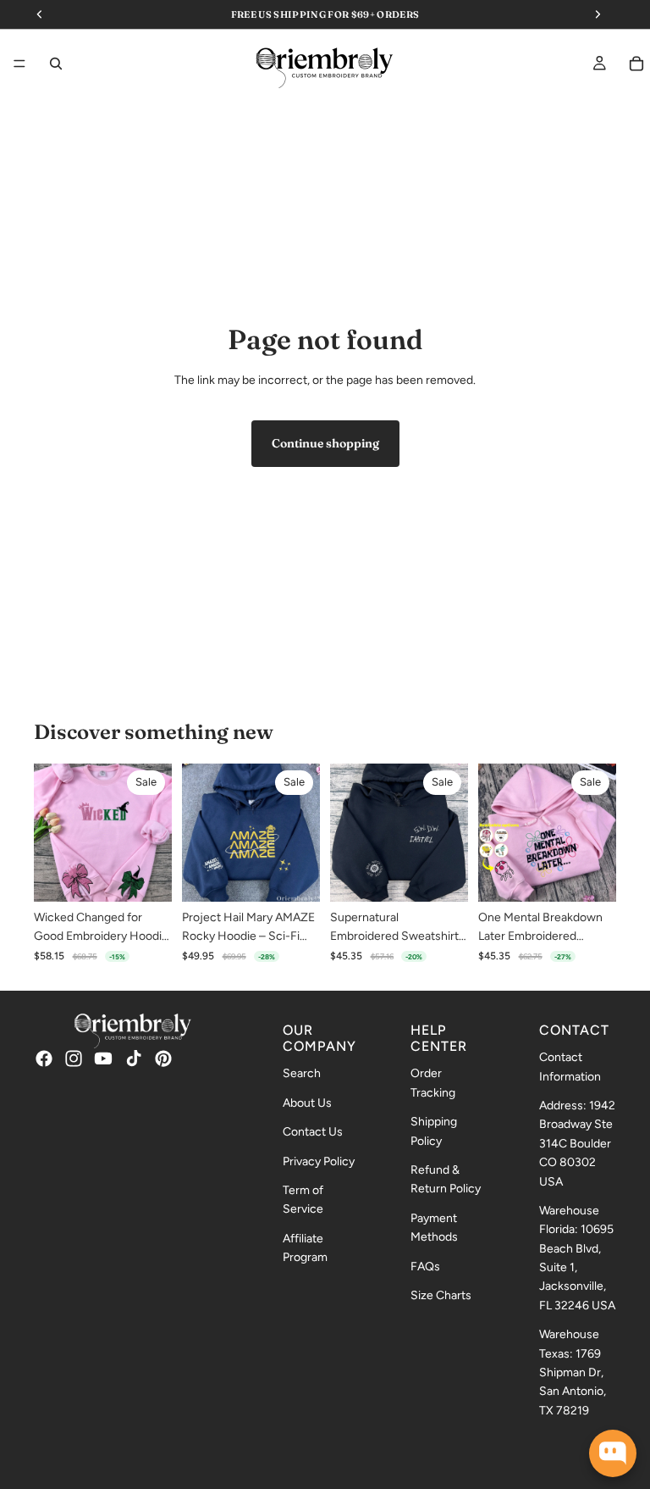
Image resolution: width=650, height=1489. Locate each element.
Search (302, 1073)
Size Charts (440, 1295)
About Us (307, 1102)
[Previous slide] (52, 832)
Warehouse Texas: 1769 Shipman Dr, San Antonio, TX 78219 (572, 1372)
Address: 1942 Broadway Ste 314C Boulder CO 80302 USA (577, 1143)
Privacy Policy (319, 1160)
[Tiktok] (134, 1057)
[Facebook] (44, 1057)
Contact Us (313, 1132)
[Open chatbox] (612, 1453)
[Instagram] (73, 1057)
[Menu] (19, 64)
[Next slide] (153, 832)
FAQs (425, 1265)
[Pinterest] (163, 1057)
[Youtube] (103, 1057)
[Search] (55, 63)
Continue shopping (325, 443)
